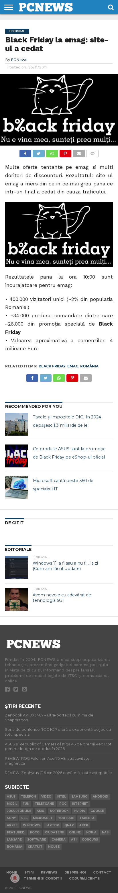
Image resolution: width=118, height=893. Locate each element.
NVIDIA (79, 811)
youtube (66, 818)
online (75, 832)
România (89, 366)
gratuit (35, 847)
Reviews (49, 872)
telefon (28, 796)
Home (11, 872)
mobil (12, 804)
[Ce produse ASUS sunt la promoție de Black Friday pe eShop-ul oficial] (16, 455)
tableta (87, 818)
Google (97, 811)
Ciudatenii (54, 832)
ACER (83, 825)
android (100, 796)
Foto (35, 832)
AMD (40, 811)
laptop (52, 825)
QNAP (69, 825)
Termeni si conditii (43, 878)
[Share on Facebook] (25, 152)
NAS (105, 832)
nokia (91, 832)
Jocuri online (19, 811)
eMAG (72, 366)
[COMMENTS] (92, 152)
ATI (73, 839)
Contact (102, 872)
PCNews (19, 59)
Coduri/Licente (84, 878)
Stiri (29, 872)
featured (16, 832)
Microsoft (43, 818)
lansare (14, 839)
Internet (80, 804)
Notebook (59, 811)
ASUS (11, 796)
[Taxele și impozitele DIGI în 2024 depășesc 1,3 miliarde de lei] (16, 424)
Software (36, 839)
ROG (62, 804)
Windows (31, 825)
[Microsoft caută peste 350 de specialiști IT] (16, 487)
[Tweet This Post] (39, 152)
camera (59, 839)
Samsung (79, 796)
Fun (26, 804)
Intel (61, 796)
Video (46, 796)
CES (24, 818)
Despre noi (75, 872)
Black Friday (52, 366)
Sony (11, 818)
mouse (54, 847)
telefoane (44, 804)
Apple (12, 825)
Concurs (90, 839)
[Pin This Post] (65, 152)
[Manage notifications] (14, 878)
